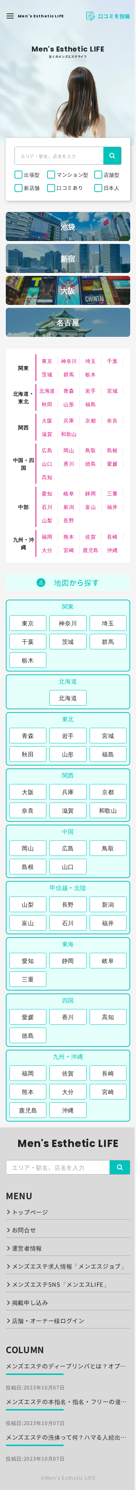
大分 (47, 550)
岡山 (68, 450)
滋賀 (47, 433)
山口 (47, 463)
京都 (90, 420)
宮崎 (68, 550)
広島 (47, 450)
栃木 (90, 374)
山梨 (47, 520)
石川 (47, 506)
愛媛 (112, 463)
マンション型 (72, 174)
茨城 (47, 374)
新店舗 (32, 187)
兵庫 (68, 420)
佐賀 (90, 536)
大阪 (47, 420)
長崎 (112, 536)
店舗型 (112, 174)
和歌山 (69, 433)
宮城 (112, 390)
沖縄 (112, 550)
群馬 (68, 374)
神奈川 (69, 360)
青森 (68, 390)
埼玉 (90, 360)
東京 (47, 360)
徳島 (90, 463)
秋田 (47, 404)
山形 (68, 404)
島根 (112, 450)
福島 (90, 404)
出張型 (32, 174)
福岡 (47, 536)
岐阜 (68, 493)
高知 (47, 477)
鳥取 (90, 450)
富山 (90, 506)
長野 (68, 520)
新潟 (68, 506)
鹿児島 (91, 550)
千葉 (112, 360)
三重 (112, 493)
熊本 (68, 536)
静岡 (90, 493)
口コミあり (70, 187)
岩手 (90, 390)
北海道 (47, 390)
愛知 (47, 493)
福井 (112, 506)
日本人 (112, 187)
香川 (68, 463)
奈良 (112, 420)
